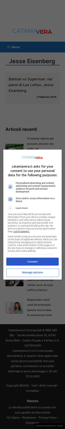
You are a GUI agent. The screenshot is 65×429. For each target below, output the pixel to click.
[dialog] (32, 215)
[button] (32, 208)
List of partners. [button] (22, 231)
